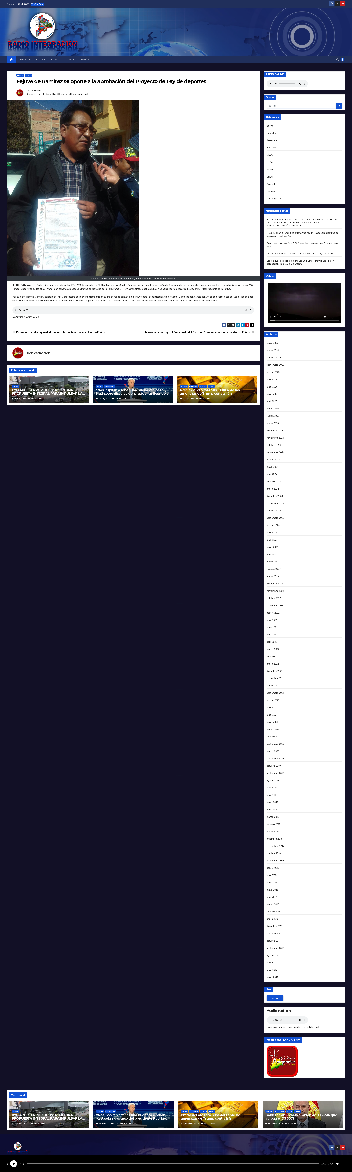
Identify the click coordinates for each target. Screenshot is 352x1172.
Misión (85, 59)
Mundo (71, 59)
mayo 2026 (273, 343)
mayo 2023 (272, 547)
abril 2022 (272, 641)
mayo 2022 (272, 634)
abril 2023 (272, 554)
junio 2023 (272, 539)
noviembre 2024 (275, 437)
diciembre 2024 (275, 430)
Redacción (36, 90)
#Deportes (74, 94)
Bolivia (40, 59)
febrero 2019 (273, 824)
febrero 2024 (274, 481)
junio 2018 (272, 882)
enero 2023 (273, 576)
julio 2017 (272, 962)
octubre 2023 (274, 510)
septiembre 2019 (275, 773)
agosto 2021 (273, 700)
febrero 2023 (274, 569)
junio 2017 (272, 970)
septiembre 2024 (276, 452)
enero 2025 (273, 423)
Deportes (272, 133)
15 (6, 1164)
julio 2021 (272, 707)
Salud (270, 176)
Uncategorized (274, 198)
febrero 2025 (274, 415)
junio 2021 (272, 714)
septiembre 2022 (275, 605)
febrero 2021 (273, 736)
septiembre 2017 (275, 948)
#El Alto (85, 94)
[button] (337, 59)
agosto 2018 (273, 867)
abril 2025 (272, 401)
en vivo (275, 998)
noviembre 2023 (275, 503)
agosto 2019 (273, 780)
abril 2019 (272, 809)
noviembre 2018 (275, 846)
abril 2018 (272, 897)
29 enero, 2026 (107, 1123)
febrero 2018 (273, 911)
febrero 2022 (274, 656)
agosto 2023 (273, 525)
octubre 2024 (274, 445)
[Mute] (337, 1163)
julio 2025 (272, 379)
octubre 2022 (274, 598)
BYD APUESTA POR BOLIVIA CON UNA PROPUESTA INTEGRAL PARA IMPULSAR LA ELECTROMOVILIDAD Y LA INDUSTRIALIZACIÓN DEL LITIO (302, 222)
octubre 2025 (274, 357)
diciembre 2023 (275, 496)
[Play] (13, 1163)
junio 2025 (272, 386)
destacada (110, 386)
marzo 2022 (273, 649)
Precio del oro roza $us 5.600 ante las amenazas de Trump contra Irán (210, 391)
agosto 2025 (273, 372)
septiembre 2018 (275, 860)
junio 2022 (272, 627)
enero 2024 (273, 488)
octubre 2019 (274, 765)
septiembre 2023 (275, 518)
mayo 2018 (272, 889)
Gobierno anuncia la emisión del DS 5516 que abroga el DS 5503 (301, 253)
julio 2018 (272, 875)
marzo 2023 (273, 561)
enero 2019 (273, 831)
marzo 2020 (273, 751)
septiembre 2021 (275, 693)
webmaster (37, 399)
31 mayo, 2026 (21, 1123)
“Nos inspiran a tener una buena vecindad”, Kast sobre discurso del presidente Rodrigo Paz (131, 393)
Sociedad (271, 191)
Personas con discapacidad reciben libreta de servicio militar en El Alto (60, 332)
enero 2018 (273, 919)
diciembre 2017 (275, 926)
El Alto (56, 59)
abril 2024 (272, 474)
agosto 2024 (273, 459)
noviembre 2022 (275, 590)
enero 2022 (273, 663)
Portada (24, 59)
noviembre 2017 (275, 933)
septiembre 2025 (275, 364)
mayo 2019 (272, 802)
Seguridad (272, 184)
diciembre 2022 (275, 583)
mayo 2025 (272, 394)
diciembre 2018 (275, 838)
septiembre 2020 (275, 744)
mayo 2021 (272, 722)
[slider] (173, 1163)
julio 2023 (272, 532)
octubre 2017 (274, 940)
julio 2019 (272, 787)
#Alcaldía (51, 94)
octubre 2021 (274, 685)
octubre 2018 (274, 853)
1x (344, 1164)
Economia (193, 386)
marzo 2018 (273, 904)
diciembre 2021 (275, 671)
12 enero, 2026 (276, 1123)
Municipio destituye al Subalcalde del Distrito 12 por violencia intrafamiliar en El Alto (197, 332)
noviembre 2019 (275, 758)
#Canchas (62, 94)
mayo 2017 (272, 977)
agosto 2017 (273, 955)
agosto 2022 (273, 612)
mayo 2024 (273, 466)
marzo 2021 (273, 729)
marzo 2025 (273, 408)
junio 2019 (272, 795)
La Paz (211, 386)
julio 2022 (272, 620)
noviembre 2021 (275, 678)
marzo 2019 (273, 816)
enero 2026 (273, 350)
